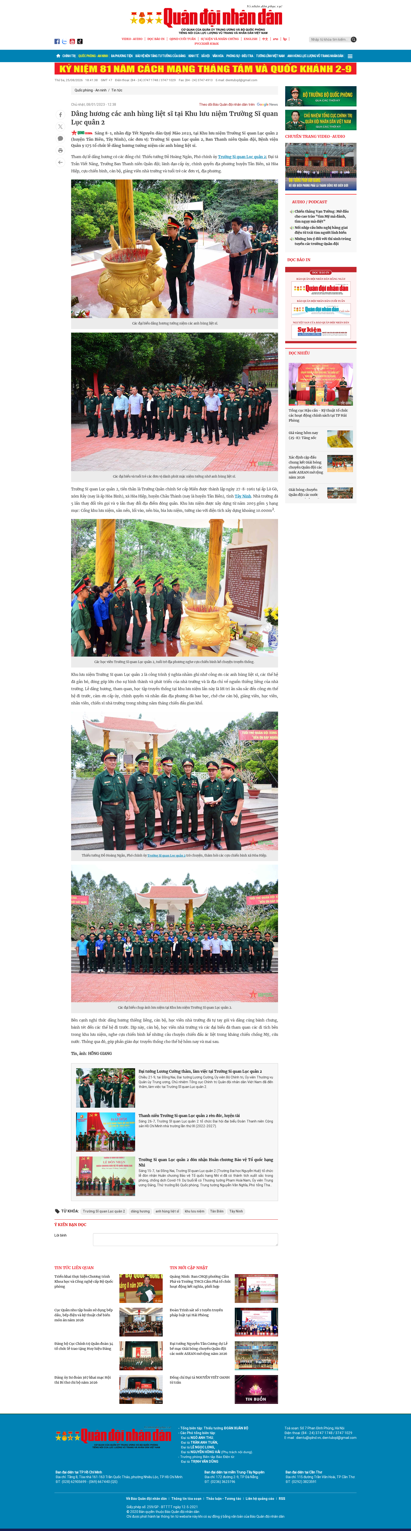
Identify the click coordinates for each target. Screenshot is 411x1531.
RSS (282, 1498)
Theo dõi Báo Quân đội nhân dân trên (227, 104)
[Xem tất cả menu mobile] (350, 56)
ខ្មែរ (285, 39)
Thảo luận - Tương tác (223, 1498)
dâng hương (140, 1211)
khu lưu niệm (194, 1211)
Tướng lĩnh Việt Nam (270, 56)
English (250, 39)
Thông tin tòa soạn (186, 1498)
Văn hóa (217, 56)
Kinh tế (193, 56)
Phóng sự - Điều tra (239, 56)
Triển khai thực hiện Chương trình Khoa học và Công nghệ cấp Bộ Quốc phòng (83, 1281)
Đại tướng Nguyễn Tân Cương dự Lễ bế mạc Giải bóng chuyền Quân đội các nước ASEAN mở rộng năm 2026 (199, 1348)
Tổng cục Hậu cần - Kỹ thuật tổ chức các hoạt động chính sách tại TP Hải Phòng (318, 415)
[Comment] (60, 138)
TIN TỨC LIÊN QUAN (74, 1267)
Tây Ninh (243, 496)
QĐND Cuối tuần (183, 39)
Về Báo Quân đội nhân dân (146, 1498)
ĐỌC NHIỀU (299, 353)
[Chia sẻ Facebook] (60, 115)
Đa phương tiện (121, 56)
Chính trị (68, 56)
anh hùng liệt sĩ (167, 1211)
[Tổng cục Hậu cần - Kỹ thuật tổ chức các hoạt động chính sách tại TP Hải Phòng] (321, 384)
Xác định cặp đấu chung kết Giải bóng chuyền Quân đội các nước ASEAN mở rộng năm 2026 (306, 467)
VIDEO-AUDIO (132, 39)
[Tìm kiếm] (354, 39)
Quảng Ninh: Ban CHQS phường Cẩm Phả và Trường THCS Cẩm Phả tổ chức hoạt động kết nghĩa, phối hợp (200, 1281)
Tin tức (116, 90)
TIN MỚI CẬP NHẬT (189, 1267)
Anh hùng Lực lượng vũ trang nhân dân (315, 56)
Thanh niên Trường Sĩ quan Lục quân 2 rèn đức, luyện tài (189, 1115)
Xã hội (205, 56)
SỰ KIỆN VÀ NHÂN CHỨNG (220, 39)
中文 (265, 39)
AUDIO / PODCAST (309, 201)
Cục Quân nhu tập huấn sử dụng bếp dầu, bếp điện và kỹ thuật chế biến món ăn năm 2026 (83, 1315)
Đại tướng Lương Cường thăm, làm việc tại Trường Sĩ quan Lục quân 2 (200, 1071)
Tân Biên (217, 1211)
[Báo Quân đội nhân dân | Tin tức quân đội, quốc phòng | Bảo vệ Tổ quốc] (205, 19)
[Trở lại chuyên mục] (60, 162)
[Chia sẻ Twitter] (60, 126)
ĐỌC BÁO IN (156, 39)
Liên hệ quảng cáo (260, 1498)
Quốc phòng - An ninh (93, 56)
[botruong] (321, 96)
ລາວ (275, 39)
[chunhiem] (321, 120)
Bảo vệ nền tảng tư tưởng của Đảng (160, 56)
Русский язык (207, 43)
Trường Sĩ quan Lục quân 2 (242, 157)
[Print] (60, 150)
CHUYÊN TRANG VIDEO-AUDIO (315, 136)
